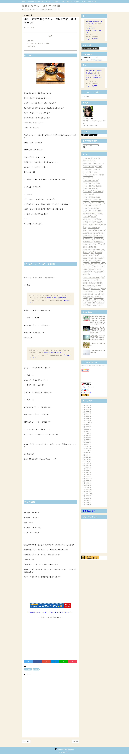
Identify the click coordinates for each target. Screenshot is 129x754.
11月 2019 (87, 491)
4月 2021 (86, 457)
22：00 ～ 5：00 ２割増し (39, 43)
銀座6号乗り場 (87, 238)
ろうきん (92, 208)
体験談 (85, 269)
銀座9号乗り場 (98, 241)
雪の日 (85, 266)
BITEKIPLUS (87, 161)
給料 (89, 222)
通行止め (86, 274)
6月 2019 (87, 502)
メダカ (85, 208)
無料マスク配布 (99, 299)
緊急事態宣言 (95, 224)
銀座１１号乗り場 (88, 230)
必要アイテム (95, 294)
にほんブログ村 (86, 392)
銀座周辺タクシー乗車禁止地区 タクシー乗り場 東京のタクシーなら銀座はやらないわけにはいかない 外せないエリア (98, 320)
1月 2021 (86, 461)
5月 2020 (87, 478)
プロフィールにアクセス (90, 125)
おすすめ (99, 166)
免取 (84, 302)
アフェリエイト (98, 163)
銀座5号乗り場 (98, 236)
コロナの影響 (99, 175)
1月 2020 (87, 487)
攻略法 (102, 244)
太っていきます (99, 266)
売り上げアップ (95, 288)
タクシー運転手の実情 (90, 188)
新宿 (94, 260)
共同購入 (86, 224)
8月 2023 (87, 427)
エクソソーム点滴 (88, 166)
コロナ (95, 172)
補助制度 (98, 297)
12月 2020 (87, 463)
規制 (99, 219)
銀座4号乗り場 (87, 236)
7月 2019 (87, 500)
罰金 (103, 288)
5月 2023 (86, 431)
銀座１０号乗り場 (93, 227)
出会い (91, 255)
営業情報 (86, 216)
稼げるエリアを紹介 (53, 1)
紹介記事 (86, 258)
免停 (89, 302)
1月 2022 (86, 446)
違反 (98, 208)
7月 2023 (86, 429)
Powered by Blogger (65, 749)
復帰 (84, 297)
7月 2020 (87, 474)
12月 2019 (87, 489)
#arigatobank (91, 28)
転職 (103, 277)
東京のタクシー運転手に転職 (41, 6)
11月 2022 (87, 435)
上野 (92, 258)
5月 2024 (86, 418)
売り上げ (86, 288)
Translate (98, 60)
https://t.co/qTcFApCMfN (57, 298)
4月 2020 (87, 481)
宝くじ (85, 299)
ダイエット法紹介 (72, 1)
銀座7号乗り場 (98, 238)
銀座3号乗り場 (98, 233)
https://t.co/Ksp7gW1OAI (53, 352)
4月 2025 (86, 412)
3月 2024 (86, 420)
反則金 (85, 291)
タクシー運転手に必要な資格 (92, 186)
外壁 (94, 219)
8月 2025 (86, 409)
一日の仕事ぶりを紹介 (36, 1)
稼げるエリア (87, 219)
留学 (84, 305)
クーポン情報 (87, 172)
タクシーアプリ (88, 177)
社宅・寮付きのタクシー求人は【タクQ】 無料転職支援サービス (50, 612)
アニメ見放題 (87, 163)
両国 (89, 305)
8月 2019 (87, 498)
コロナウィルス (88, 175)
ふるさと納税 (87, 205)
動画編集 (92, 283)
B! (55, 662)
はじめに (31, 41)
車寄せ (85, 255)
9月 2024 (86, 416)
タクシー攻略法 (98, 191)
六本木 (95, 305)
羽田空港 (99, 211)
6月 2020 (86, 476)
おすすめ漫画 (87, 169)
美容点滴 (86, 294)
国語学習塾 (92, 247)
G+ (46, 662)
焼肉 (96, 255)
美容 (102, 291)
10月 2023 (87, 422)
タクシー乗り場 (88, 194)
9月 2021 (86, 453)
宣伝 (90, 266)
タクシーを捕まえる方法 (90, 180)
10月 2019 (87, 494)
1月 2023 (86, 433)
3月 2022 (86, 442)
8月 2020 (87, 472)
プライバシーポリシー (88, 1)
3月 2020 (87, 483)
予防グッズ (100, 302)
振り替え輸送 (87, 260)
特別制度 (99, 283)
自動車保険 (98, 252)
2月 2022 (86, 444)
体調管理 (92, 269)
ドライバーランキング (87, 387)
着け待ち (93, 272)
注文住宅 (100, 272)
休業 (84, 222)
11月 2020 (87, 465)
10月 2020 (87, 468)
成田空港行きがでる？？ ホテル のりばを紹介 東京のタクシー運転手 (98, 337)
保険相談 (90, 297)
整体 (103, 263)
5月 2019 (87, 504)
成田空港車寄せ (95, 263)
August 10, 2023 (92, 39)
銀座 (84, 227)
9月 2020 (86, 470)
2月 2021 (86, 459)
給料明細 (95, 222)
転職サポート (87, 280)
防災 (90, 299)
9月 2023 (86, 425)
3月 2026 (86, 407)
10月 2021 (87, 450)
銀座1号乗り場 (100, 230)
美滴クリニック (94, 291)
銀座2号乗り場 (87, 233)
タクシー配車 (87, 199)
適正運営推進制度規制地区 (91, 277)
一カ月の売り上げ (88, 211)
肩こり (91, 244)
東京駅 (85, 283)
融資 (94, 302)
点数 (94, 280)
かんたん (96, 169)
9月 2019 (87, 496)
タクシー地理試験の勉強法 (91, 197)
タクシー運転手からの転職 (91, 183)
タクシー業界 (87, 191)
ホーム (24, 1)
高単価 (85, 247)
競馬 (101, 222)
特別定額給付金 (88, 285)
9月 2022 (86, 437)
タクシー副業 (97, 199)
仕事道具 (86, 252)
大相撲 (99, 269)
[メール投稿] (25, 667)
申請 (99, 260)
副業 (63, 1)
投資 (99, 280)
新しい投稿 (26, 741)
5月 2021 (86, 455)
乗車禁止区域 (99, 258)
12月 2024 (87, 414)
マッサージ (96, 205)
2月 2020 (87, 485)
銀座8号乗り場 (87, 241)
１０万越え (86, 158)
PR (94, 161)
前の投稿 (75, 741)
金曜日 (103, 224)
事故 (92, 252)
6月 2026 (86, 405)
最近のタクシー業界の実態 (91, 249)
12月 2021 (87, 448)
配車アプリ (98, 285)
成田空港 (86, 263)
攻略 (96, 244)
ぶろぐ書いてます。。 (89, 118)
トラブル (86, 202)
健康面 (85, 244)
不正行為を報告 (89, 511)
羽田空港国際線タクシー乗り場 (92, 213)
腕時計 (101, 305)
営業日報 (36, 669)
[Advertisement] (50, 244)
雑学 (103, 249)
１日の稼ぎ (28, 669)
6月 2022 (86, 440)
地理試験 (86, 272)
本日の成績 (31, 46)
